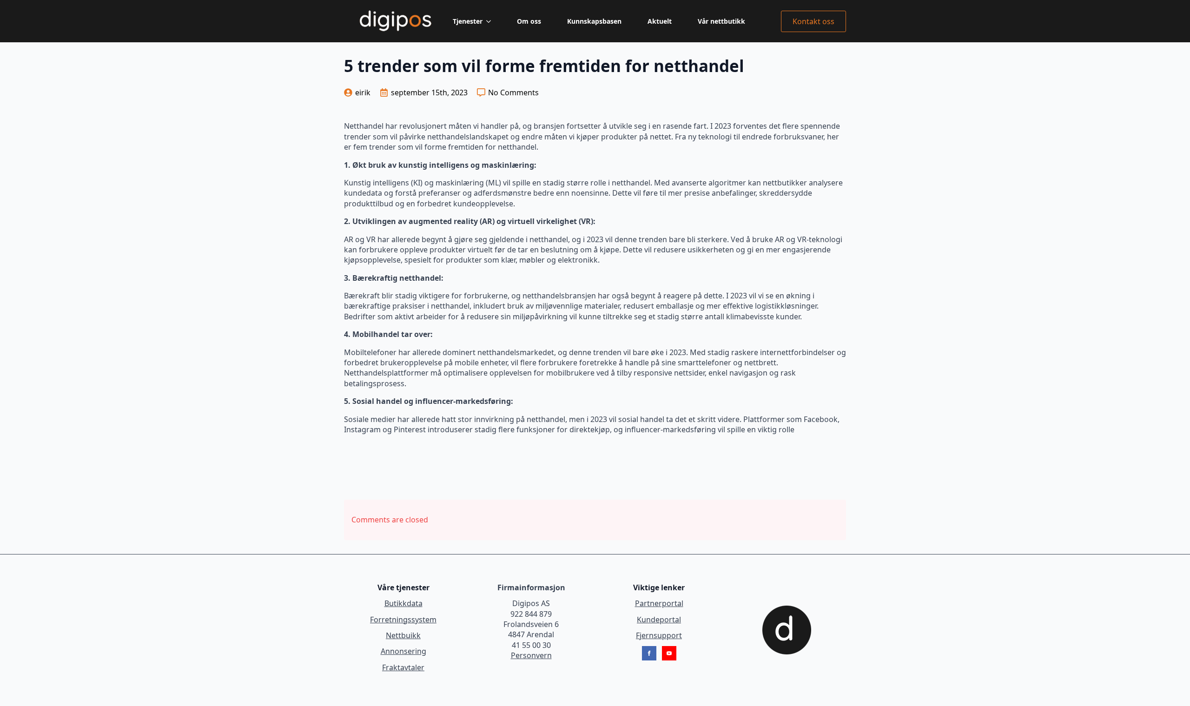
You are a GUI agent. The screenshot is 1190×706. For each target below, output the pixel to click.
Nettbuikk (403, 635)
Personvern (531, 655)
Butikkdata (403, 603)
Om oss (529, 21)
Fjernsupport (659, 635)
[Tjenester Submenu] (490, 21)
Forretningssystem (403, 619)
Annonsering (403, 651)
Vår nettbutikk (721, 21)
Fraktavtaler (403, 667)
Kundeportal (659, 619)
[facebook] (649, 653)
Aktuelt (660, 21)
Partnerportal (659, 603)
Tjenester (468, 21)
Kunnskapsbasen (594, 21)
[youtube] (669, 653)
